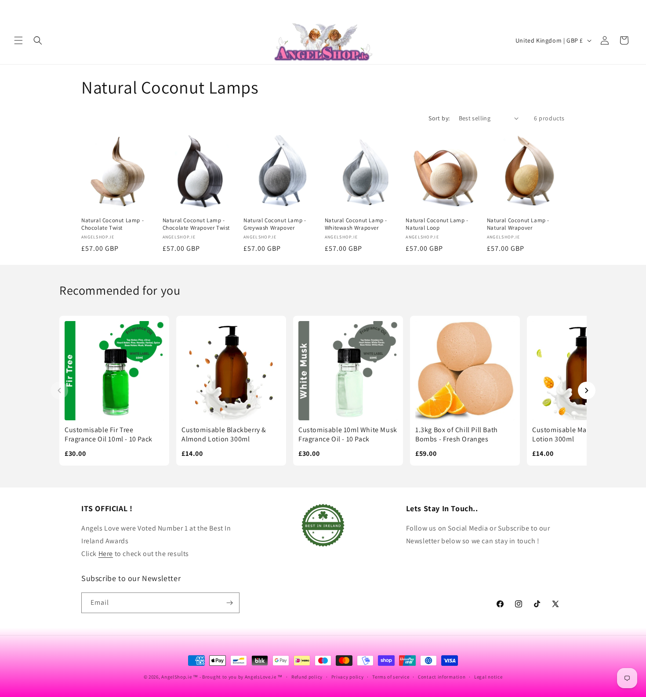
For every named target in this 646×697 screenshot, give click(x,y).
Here (105, 553)
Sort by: (439, 118)
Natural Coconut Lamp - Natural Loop (437, 224)
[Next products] (586, 390)
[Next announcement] (629, 8)
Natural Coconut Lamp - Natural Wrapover (518, 224)
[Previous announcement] (17, 8)
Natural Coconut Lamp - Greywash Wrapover (274, 224)
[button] (18, 40)
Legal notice (488, 677)
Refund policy (307, 677)
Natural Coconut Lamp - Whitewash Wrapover (356, 224)
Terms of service (390, 677)
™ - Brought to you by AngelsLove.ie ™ (238, 677)
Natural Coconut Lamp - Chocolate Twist (112, 224)
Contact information (441, 677)
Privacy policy (347, 677)
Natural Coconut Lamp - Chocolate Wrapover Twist (196, 224)
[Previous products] (59, 390)
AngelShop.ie (176, 677)
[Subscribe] (229, 602)
